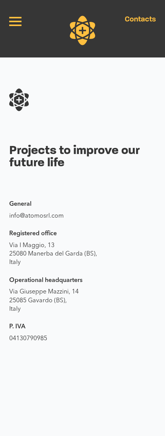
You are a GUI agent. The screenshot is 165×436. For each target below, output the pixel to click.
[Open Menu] (15, 21)
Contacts (140, 19)
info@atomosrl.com (36, 215)
